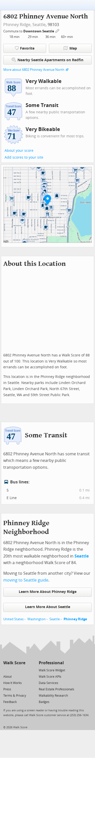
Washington (36, 619)
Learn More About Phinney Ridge (48, 592)
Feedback (10, 702)
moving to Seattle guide (25, 580)
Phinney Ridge (75, 619)
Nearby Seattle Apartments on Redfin (50, 60)
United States (13, 619)
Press (7, 689)
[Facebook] (14, 670)
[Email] (22, 670)
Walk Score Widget (52, 670)
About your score (19, 150)
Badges (44, 702)
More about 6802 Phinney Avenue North (33, 70)
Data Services (48, 683)
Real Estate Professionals (56, 689)
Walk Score (14, 662)
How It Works (12, 683)
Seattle (39, 24)
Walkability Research (53, 695)
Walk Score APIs (50, 676)
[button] (47, 199)
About (7, 676)
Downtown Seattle (39, 31)
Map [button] (73, 48)
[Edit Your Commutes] (57, 30)
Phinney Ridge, (17, 24)
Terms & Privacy (14, 695)
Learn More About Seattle (47, 607)
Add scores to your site (24, 157)
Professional (51, 662)
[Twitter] (6, 670)
